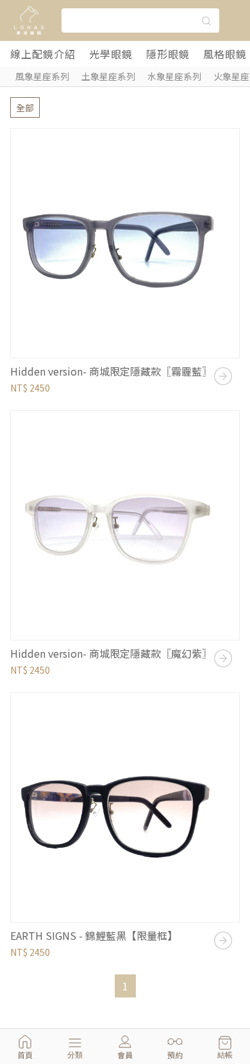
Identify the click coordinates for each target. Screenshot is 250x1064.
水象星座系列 (174, 76)
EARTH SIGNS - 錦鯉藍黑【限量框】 (94, 935)
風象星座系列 (42, 76)
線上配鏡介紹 (43, 53)
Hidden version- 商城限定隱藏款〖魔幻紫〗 (111, 653)
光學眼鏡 (111, 53)
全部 (25, 107)
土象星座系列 (108, 76)
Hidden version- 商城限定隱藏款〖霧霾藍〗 (111, 371)
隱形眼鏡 (168, 53)
